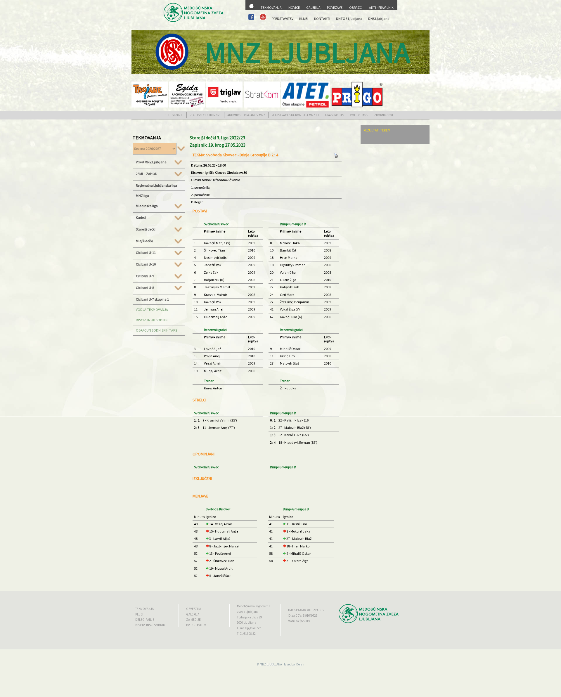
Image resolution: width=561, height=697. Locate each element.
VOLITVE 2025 (359, 115)
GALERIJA (313, 7)
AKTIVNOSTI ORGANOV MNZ (246, 115)
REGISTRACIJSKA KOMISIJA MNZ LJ (295, 115)
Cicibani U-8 (145, 288)
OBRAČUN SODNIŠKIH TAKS (156, 330)
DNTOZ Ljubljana (349, 18)
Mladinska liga (147, 206)
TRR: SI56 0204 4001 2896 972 (306, 610)
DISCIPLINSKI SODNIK (152, 320)
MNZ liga (142, 195)
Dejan (300, 664)
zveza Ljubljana (248, 612)
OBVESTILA (193, 609)
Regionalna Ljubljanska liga (156, 185)
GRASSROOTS (334, 115)
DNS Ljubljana (378, 18)
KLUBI (303, 18)
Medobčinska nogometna (253, 606)
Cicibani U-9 (145, 276)
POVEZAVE (334, 7)
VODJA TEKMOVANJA (152, 309)
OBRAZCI (356, 7)
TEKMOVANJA (271, 7)
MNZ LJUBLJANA (271, 664)
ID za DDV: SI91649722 (302, 615)
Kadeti (141, 218)
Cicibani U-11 (146, 253)
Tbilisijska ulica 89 (249, 617)
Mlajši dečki (144, 241)
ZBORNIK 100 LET (385, 115)
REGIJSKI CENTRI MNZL (205, 115)
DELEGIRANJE (174, 115)
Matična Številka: (299, 621)
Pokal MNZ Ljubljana (151, 162)
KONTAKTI (322, 18)
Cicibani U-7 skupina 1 (152, 299)
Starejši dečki (145, 229)
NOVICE (294, 7)
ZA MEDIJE (193, 620)
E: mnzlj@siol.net (249, 628)
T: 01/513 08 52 (246, 634)
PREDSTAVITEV (282, 18)
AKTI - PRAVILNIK (381, 7)
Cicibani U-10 (146, 264)
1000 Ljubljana (246, 622)
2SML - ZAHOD (146, 174)
